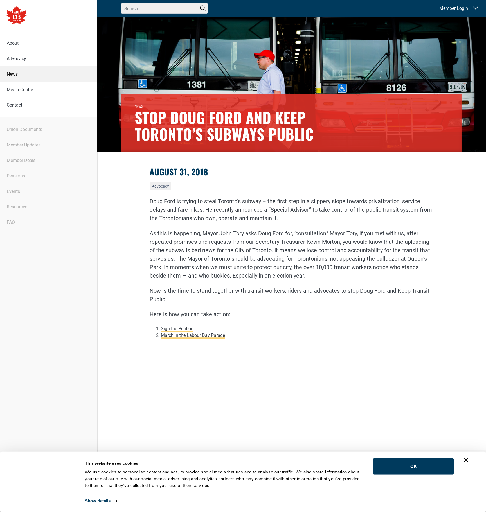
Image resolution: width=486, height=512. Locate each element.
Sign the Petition (177, 328)
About (13, 43)
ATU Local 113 (16, 15)
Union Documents (24, 129)
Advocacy (16, 58)
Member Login (453, 8)
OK (413, 466)
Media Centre (20, 89)
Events (13, 191)
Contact (14, 105)
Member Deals (21, 160)
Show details (98, 501)
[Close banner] (466, 460)
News (12, 74)
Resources (17, 206)
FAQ (11, 222)
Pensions (16, 176)
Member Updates (23, 145)
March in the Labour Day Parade (193, 335)
